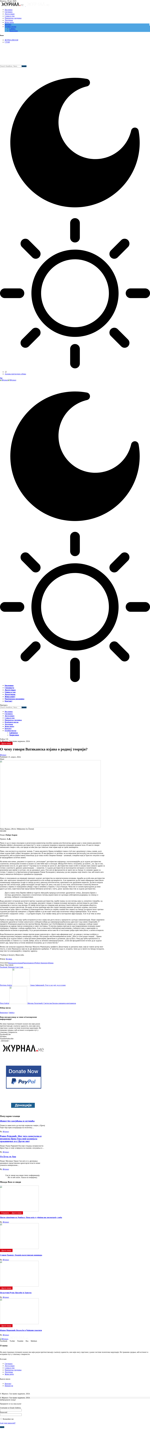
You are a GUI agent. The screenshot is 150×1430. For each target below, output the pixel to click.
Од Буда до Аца (8, 1156)
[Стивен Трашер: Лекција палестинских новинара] (19, 1248)
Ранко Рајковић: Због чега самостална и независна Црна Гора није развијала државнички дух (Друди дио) (20, 1138)
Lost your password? (7, 1423)
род (47, 963)
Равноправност (29, 963)
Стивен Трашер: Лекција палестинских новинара (21, 1255)
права (20, 963)
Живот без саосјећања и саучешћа (17, 1121)
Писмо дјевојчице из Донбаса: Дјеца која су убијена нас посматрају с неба (31, 1217)
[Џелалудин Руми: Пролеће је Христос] (19, 1286)
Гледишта (5, 1213)
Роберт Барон (40, 963)
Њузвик (9, 959)
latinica (11, 1013)
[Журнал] (8, 380)
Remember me (8, 1419)
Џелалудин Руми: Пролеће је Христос (16, 1293)
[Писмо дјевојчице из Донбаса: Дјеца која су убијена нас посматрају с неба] (19, 1211)
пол (16, 963)
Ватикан (11, 963)
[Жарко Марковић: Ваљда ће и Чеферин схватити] (19, 1324)
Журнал (3, 755)
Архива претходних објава (15, 374)
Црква (50, 963)
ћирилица (4, 1013)
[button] (1, 378)
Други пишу (6, 743)
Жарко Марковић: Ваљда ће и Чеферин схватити (21, 1330)
